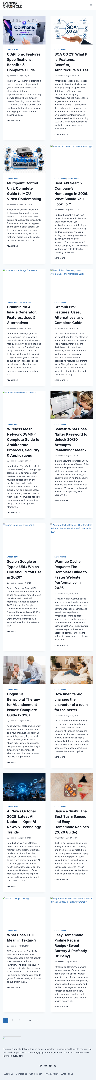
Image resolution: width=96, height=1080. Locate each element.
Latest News (12, 50)
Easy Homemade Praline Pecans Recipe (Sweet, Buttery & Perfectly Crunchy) (70, 945)
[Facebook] (40, 1066)
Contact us (21, 1074)
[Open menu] (90, 5)
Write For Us (67, 1074)
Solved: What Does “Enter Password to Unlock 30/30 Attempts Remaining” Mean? (70, 439)
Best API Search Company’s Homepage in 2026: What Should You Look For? (71, 193)
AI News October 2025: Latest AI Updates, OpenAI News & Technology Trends (24, 821)
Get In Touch (35, 1074)
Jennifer (13, 76)
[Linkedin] (55, 1066)
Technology (73, 178)
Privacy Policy (51, 1074)
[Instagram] (50, 1066)
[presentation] (24, 30)
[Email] (45, 1066)
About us (8, 1074)
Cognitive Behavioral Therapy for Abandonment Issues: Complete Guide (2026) (23, 704)
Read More (13, 121)
